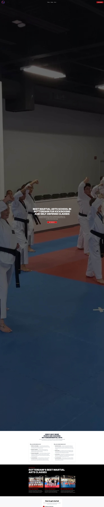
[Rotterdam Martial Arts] (3, 2)
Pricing (48, 2)
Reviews (52, 2)
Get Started (100, 2)
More (55, 2)
